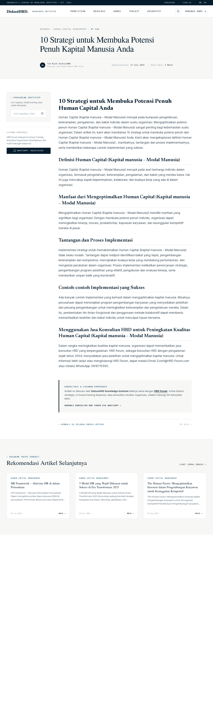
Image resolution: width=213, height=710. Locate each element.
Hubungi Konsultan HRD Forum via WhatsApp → (93, 405)
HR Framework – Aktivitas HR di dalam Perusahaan (35, 485)
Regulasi (100, 11)
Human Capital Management (70, 29)
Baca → (62, 513)
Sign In (187, 2)
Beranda (45, 29)
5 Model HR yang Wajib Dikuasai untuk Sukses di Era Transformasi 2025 (103, 485)
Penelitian (77, 11)
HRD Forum (160, 391)
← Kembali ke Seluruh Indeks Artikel (82, 424)
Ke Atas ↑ (186, 424)
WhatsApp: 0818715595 (30, 151)
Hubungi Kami (194, 11)
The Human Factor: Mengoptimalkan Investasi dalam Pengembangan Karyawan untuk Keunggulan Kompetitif (172, 487)
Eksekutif (154, 11)
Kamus (117, 11)
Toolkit (134, 11)
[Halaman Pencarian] (178, 11)
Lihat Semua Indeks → (192, 464)
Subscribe (169, 2)
